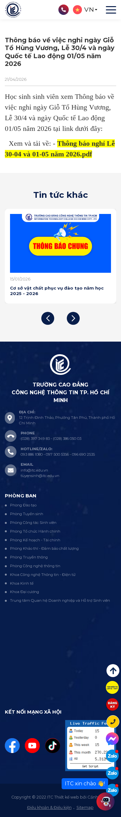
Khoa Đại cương (24, 591)
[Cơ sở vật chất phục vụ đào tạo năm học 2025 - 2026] (60, 243)
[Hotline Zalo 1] (112, 755)
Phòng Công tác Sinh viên (33, 522)
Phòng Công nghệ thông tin (35, 566)
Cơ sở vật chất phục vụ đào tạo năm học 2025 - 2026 (57, 290)
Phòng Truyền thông (29, 557)
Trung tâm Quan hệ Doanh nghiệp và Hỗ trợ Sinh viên (60, 600)
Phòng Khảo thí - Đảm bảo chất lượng (44, 548)
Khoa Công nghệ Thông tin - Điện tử (43, 574)
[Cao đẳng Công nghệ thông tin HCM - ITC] (112, 773)
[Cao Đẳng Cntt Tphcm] (112, 790)
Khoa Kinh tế (22, 583)
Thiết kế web (66, 797)
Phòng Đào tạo (23, 505)
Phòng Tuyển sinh (26, 514)
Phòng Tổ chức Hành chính (35, 531)
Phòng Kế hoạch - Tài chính (35, 540)
